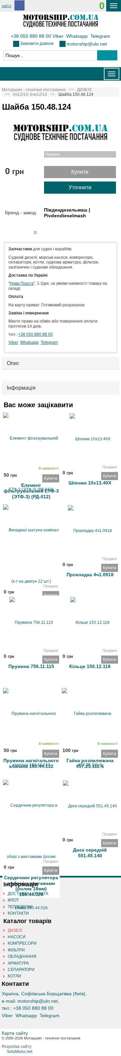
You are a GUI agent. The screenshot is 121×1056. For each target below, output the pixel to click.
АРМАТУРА (18, 963)
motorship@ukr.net (87, 44)
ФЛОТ (13, 900)
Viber (58, 36)
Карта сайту (15, 1033)
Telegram (100, 36)
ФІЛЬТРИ (16, 950)
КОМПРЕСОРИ (22, 943)
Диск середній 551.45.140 (90, 851)
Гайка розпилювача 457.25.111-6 (90, 762)
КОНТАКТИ (18, 913)
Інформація (21, 388)
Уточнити (80, 187)
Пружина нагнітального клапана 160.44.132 (31, 762)
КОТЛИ (14, 976)
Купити (79, 172)
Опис (13, 363)
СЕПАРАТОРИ (21, 969)
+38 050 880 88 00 (31, 36)
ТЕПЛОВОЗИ (20, 907)
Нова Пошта (22, 283)
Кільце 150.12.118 (90, 666)
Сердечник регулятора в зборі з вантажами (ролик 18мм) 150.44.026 (31, 879)
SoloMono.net (19, 1051)
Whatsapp (77, 36)
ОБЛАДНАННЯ (22, 956)
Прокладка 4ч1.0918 (90, 574)
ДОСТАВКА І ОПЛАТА (28, 893)
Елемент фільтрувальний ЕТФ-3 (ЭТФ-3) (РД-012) (31, 486)
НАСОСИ (17, 937)
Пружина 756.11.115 (31, 666)
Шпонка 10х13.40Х (90, 482)
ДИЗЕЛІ (15, 930)
